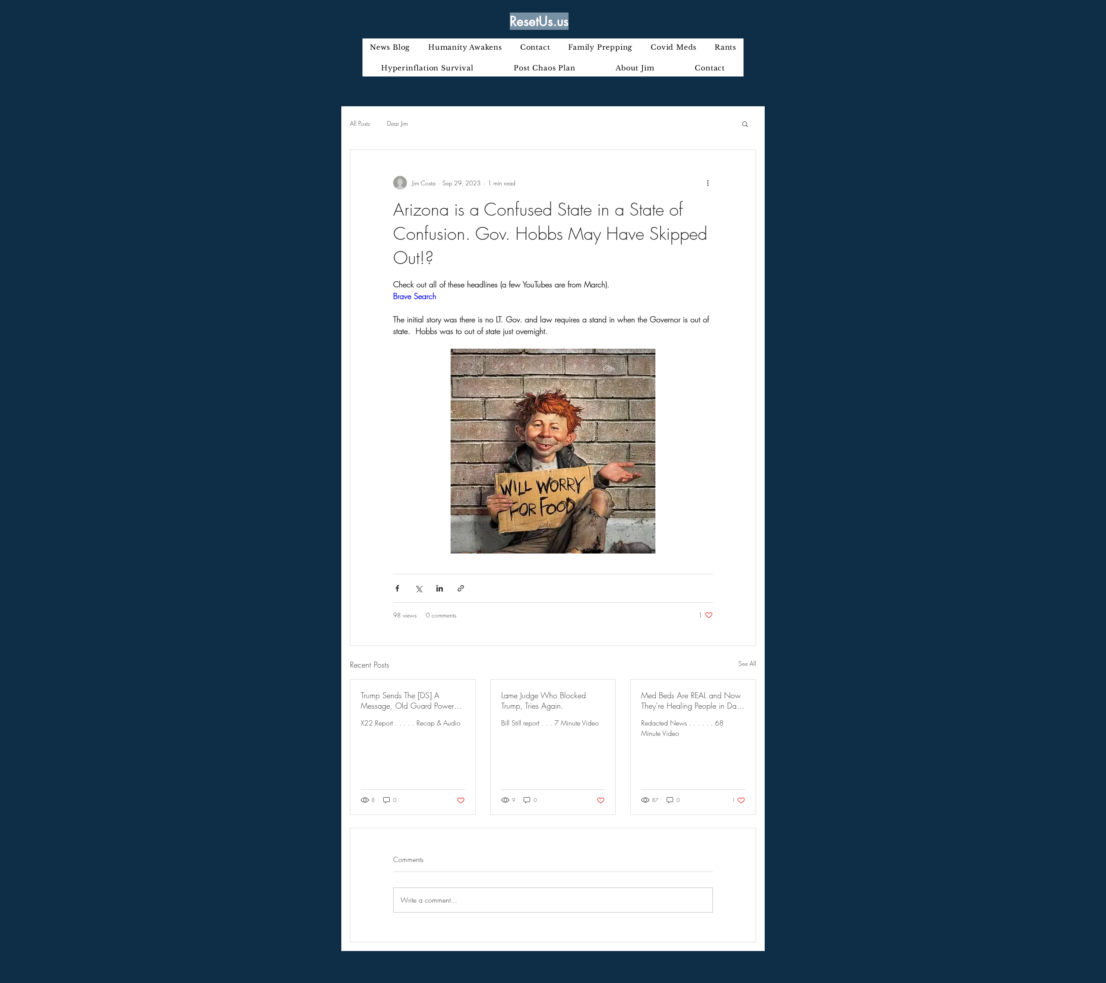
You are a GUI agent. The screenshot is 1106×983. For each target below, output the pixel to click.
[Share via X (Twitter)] (418, 588)
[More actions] (707, 183)
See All (747, 663)
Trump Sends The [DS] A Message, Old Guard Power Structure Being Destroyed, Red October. (411, 700)
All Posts (360, 123)
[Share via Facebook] (397, 588)
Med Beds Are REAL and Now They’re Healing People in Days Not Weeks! (692, 700)
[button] (745, 123)
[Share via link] (461, 588)
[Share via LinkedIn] (439, 588)
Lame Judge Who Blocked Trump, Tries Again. (543, 700)
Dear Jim (397, 123)
